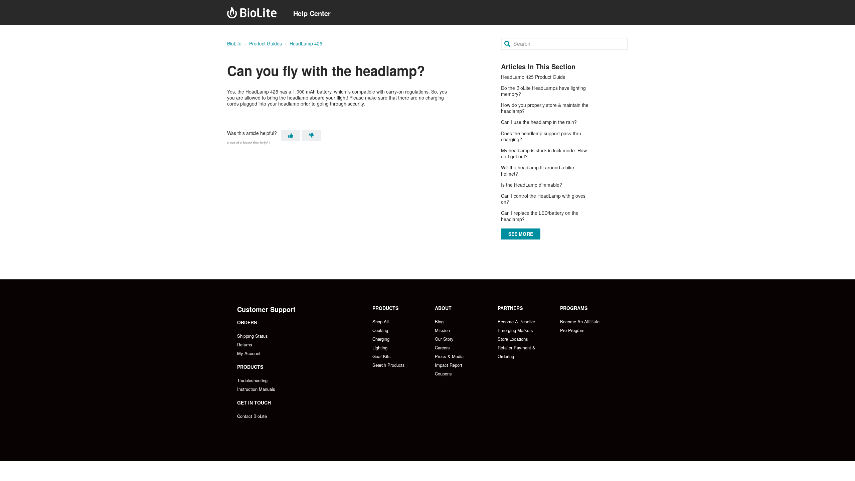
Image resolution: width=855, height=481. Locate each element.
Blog (439, 321)
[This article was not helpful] (311, 135)
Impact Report (448, 365)
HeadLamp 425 (306, 43)
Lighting (379, 347)
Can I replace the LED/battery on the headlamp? (539, 215)
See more (520, 233)
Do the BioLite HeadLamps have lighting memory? (543, 91)
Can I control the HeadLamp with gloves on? (543, 198)
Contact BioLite (252, 416)
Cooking (380, 330)
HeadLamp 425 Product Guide (533, 76)
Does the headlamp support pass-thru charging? (541, 136)
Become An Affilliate (580, 321)
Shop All (380, 321)
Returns (244, 344)
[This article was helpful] (290, 135)
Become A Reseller (516, 321)
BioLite (234, 43)
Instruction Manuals (256, 389)
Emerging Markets (515, 330)
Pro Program (572, 330)
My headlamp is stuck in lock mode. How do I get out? (544, 153)
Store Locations (513, 339)
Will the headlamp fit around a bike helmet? (537, 170)
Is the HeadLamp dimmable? (531, 184)
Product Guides (265, 43)
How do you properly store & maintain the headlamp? (544, 108)
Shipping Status (252, 336)
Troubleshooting (252, 380)
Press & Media (449, 356)
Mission (442, 330)
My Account (249, 353)
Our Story (444, 339)
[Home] (252, 12)
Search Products (388, 365)
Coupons (443, 373)
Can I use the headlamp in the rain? (539, 122)
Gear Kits (381, 356)
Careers (442, 347)
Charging (380, 339)
